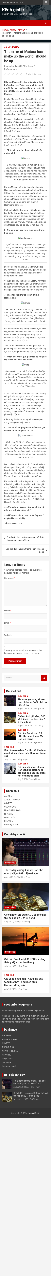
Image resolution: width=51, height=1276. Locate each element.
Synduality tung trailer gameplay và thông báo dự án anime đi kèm (26, 538)
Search (44, 678)
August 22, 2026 (25, 709)
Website (8, 635)
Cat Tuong (28, 66)
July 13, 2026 (10, 759)
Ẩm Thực (8, 796)
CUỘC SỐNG (23, 696)
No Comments (10, 69)
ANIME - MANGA (11, 47)
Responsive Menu (46, 2)
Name (7, 610)
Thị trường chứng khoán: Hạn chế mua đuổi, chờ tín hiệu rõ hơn (32, 702)
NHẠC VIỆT (9, 817)
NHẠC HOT (9, 814)
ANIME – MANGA (12, 799)
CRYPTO (8, 803)
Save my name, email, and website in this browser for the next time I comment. (23, 652)
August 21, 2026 (25, 725)
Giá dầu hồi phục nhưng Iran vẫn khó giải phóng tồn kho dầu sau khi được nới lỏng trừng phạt (32, 771)
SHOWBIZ (8, 821)
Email (7, 623)
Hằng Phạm (39, 709)
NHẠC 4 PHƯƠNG (12, 810)
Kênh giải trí (14, 9)
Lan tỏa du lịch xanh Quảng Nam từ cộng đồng (25, 550)
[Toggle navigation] (5, 23)
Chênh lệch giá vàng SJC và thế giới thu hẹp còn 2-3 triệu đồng (32, 719)
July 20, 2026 (23, 742)
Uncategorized (11, 824)
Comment (9, 578)
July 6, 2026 (23, 779)
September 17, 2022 (13, 66)
